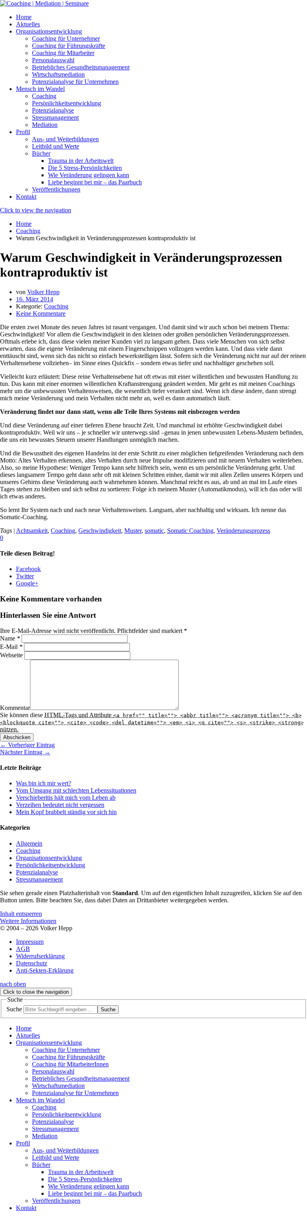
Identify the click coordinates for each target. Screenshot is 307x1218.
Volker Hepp (43, 292)
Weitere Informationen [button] (28, 920)
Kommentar (15, 707)
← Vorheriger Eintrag (27, 744)
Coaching (56, 306)
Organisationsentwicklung (49, 857)
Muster (133, 530)
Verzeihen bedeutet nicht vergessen (60, 804)
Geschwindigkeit (99, 530)
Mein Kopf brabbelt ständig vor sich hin (66, 812)
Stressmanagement (39, 879)
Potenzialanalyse (37, 872)
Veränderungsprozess (243, 530)
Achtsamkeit (32, 530)
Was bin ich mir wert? (43, 783)
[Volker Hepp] (44, 3)
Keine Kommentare (41, 313)
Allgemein (29, 843)
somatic (154, 530)
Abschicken (16, 737)
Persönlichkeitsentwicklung (50, 865)
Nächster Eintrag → (25, 752)
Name (10, 638)
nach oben (13, 984)
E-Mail (11, 646)
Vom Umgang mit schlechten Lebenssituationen (76, 790)
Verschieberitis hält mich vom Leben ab (66, 797)
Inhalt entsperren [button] (21, 913)
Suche (14, 1009)
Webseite (11, 655)
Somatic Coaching (190, 530)
